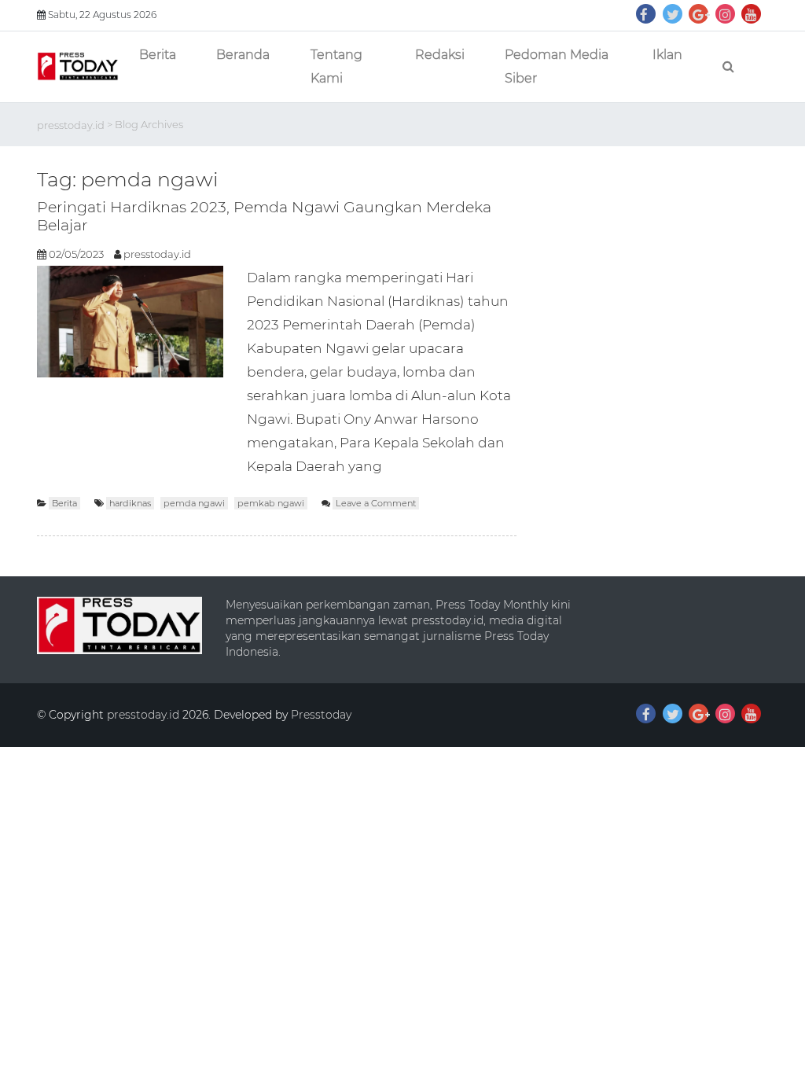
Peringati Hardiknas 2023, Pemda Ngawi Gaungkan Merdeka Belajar (264, 216)
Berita (157, 54)
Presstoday (321, 715)
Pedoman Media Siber (556, 66)
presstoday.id (71, 124)
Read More (420, 466)
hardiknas (130, 503)
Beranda (243, 54)
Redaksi (440, 54)
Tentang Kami (336, 66)
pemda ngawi (194, 503)
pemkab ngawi (270, 503)
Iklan (667, 54)
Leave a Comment (377, 503)
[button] (78, 66)
